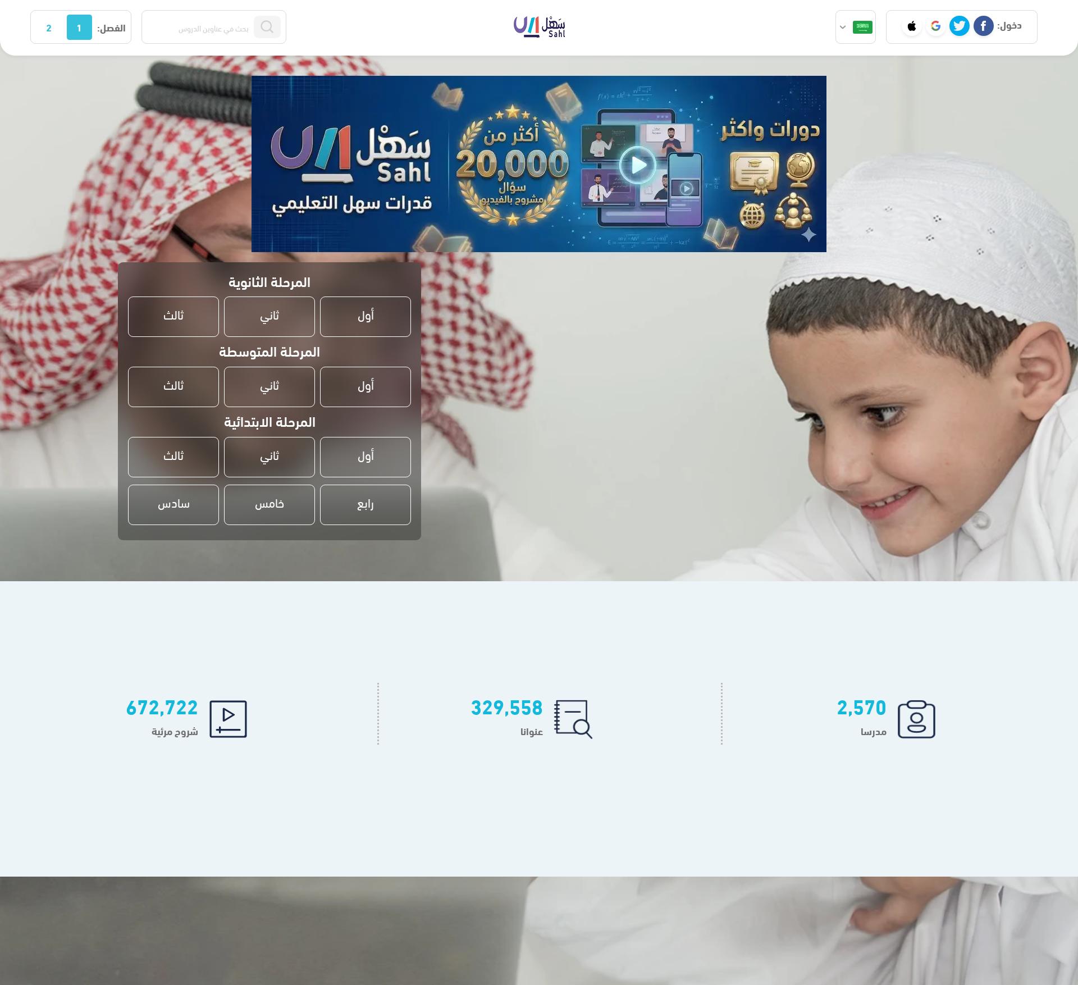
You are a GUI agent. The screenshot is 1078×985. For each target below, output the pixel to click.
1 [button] (79, 26)
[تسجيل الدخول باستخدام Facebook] (984, 26)
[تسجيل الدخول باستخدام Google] (936, 26)
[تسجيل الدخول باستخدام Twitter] (959, 26)
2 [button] (49, 26)
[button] (855, 27)
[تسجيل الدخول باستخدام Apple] (912, 26)
